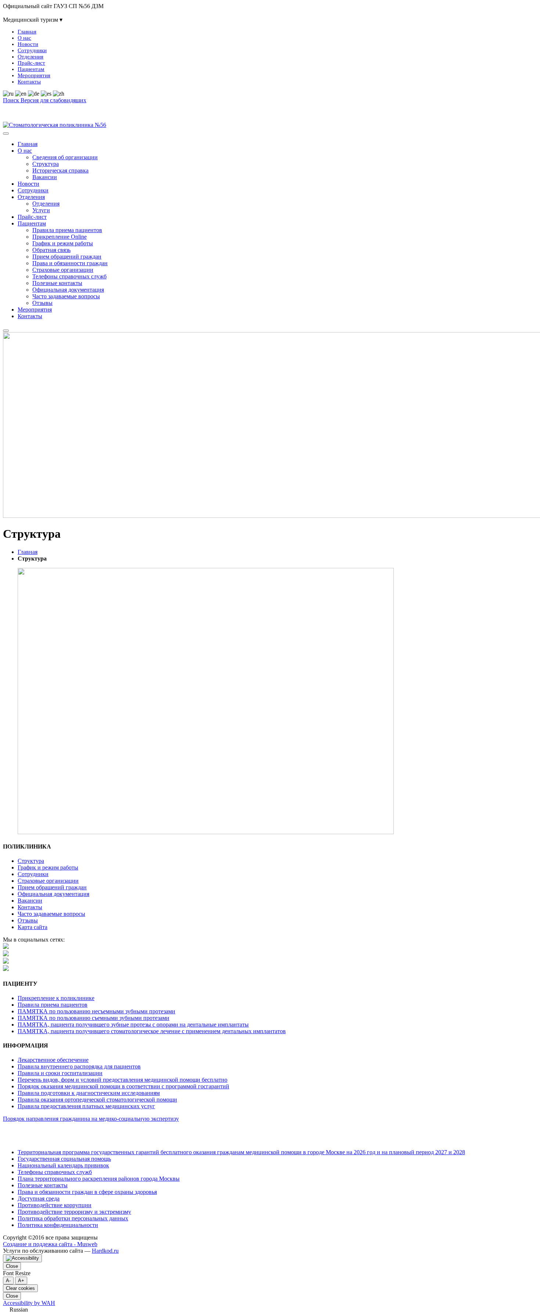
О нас (24, 38)
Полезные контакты (57, 283)
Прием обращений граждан (66, 256)
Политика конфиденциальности (58, 1225)
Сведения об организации (65, 157)
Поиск (12, 100)
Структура (45, 164)
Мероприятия (34, 75)
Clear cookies (20, 1288)
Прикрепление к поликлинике (56, 998)
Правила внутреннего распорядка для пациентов (79, 1066)
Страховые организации (62, 270)
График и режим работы (62, 243)
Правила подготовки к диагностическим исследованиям (89, 1093)
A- (8, 1280)
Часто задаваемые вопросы (66, 296)
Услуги (41, 210)
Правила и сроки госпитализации (60, 1073)
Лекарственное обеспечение (53, 1060)
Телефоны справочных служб (69, 276)
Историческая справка (60, 170)
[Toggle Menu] (6, 133)
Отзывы (42, 303)
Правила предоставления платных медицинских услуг (86, 1106)
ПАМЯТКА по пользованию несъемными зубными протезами (96, 1011)
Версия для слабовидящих (53, 100)
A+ (21, 1280)
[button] (270, 1309)
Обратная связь (51, 250)
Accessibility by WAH (29, 1303)
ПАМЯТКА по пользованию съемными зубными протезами (93, 1018)
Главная (27, 32)
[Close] (6, 331)
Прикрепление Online (59, 237)
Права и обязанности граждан (70, 263)
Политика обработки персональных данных (73, 1218)
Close (12, 1266)
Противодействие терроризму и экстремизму (74, 1212)
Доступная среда (39, 1198)
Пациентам (31, 69)
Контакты (29, 82)
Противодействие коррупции (54, 1205)
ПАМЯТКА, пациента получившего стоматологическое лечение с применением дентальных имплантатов (152, 1031)
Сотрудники (32, 50)
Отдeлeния (46, 203)
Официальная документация (68, 290)
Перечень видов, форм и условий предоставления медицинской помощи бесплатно (122, 1080)
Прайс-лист (31, 63)
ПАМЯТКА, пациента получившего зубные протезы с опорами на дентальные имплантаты (133, 1024)
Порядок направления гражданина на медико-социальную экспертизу (91, 1119)
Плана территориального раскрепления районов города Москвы (99, 1178)
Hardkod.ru (105, 1251)
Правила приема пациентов (67, 230)
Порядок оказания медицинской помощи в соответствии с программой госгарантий (123, 1086)
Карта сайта (103, 100)
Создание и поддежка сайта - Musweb (50, 1244)
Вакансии (44, 177)
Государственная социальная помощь (64, 1159)
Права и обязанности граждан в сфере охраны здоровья (87, 1192)
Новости (28, 44)
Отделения (30, 57)
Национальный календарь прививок (63, 1165)
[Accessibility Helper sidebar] (22, 1258)
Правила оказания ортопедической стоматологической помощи (97, 1099)
